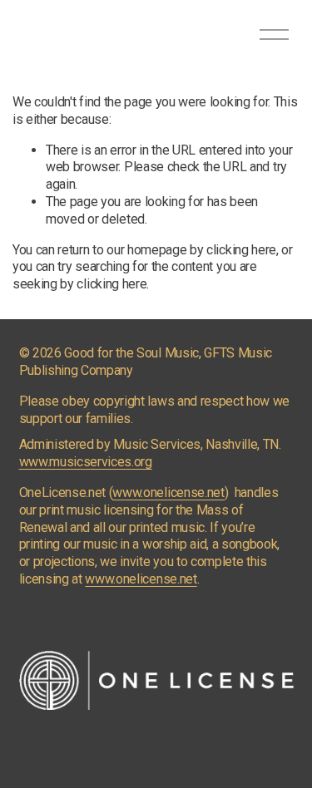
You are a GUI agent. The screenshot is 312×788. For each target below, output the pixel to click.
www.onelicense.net (168, 492)
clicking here (241, 250)
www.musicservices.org (85, 462)
